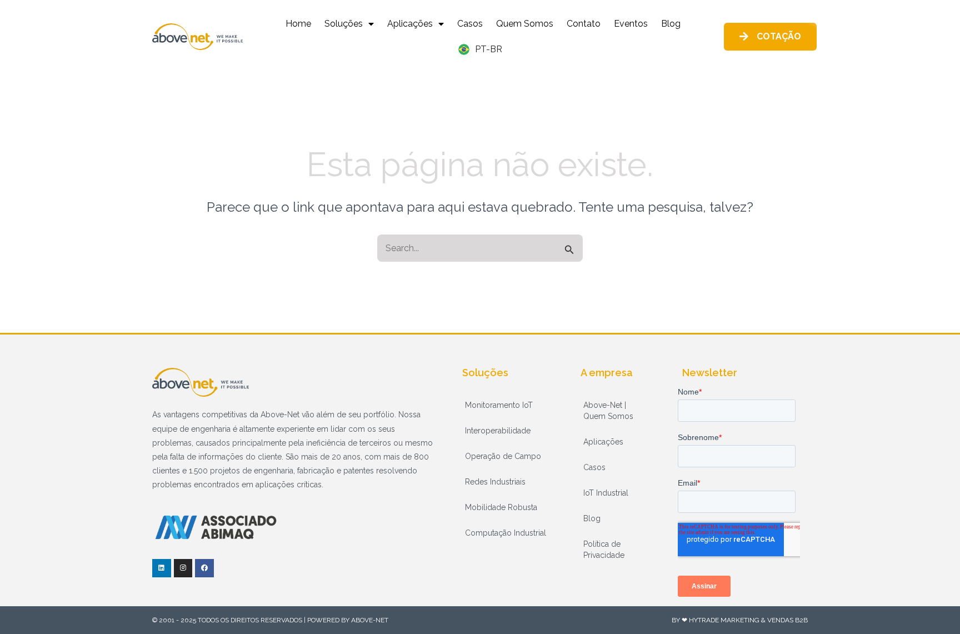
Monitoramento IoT (499, 405)
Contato (584, 23)
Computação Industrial (505, 532)
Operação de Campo (503, 456)
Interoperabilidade (498, 430)
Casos (470, 23)
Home (298, 23)
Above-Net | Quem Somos (608, 411)
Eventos (631, 23)
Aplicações (410, 23)
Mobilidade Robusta (501, 507)
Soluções (343, 23)
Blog (671, 23)
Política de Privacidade (603, 550)
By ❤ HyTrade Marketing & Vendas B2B (740, 620)
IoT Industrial (605, 492)
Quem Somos (524, 23)
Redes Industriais (495, 481)
